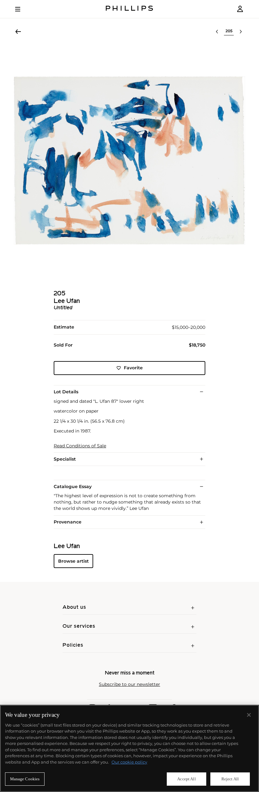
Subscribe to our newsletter (129, 684)
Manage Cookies (25, 779)
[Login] (240, 9)
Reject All (230, 779)
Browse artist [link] (73, 561)
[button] (129, 160)
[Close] (249, 715)
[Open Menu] (22, 9)
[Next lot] (240, 31)
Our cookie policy (129, 762)
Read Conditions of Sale (80, 446)
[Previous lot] (217, 31)
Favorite (133, 368)
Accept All (186, 779)
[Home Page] (129, 9)
